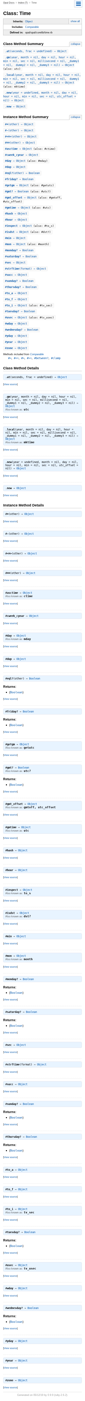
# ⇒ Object (19, 148)
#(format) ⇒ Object (25, 268)
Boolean (34, 678)
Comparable (32, 26)
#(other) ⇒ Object (19, 124)
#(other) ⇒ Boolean (22, 173)
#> (22, 358)
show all (75, 21)
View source (10, 384)
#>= (29, 358)
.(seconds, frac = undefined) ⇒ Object (36, 51)
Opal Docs (8, 2)
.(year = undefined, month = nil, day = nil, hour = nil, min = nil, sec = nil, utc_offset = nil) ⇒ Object (40, 96)
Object (29, 21)
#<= (16, 358)
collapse (75, 43)
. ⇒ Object (15, 106)
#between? (41, 358)
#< (9, 358)
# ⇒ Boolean (19, 179)
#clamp (55, 358)
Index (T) (23, 2)
